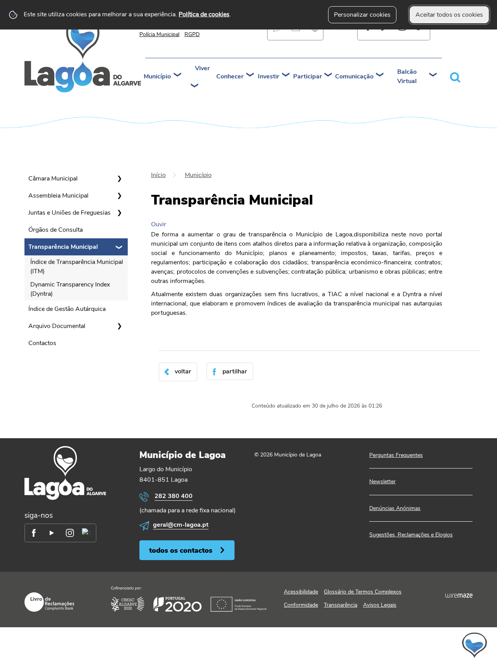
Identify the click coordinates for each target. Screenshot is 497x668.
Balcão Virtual (407, 76)
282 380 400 (174, 496)
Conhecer (230, 76)
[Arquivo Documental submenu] (119, 326)
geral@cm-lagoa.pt (181, 525)
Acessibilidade (301, 591)
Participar (307, 76)
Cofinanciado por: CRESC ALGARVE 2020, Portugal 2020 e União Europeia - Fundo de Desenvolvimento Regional (188, 599)
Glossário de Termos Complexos (362, 591)
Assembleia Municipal (58, 195)
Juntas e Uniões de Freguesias (69, 212)
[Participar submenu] (328, 75)
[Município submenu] (177, 75)
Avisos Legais (379, 605)
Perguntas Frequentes (396, 455)
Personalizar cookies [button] (362, 14)
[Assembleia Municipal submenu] (119, 195)
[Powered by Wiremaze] (459, 595)
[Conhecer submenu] (250, 75)
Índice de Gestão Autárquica (67, 309)
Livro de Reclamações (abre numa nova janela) (49, 602)
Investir (268, 76)
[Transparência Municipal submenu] (119, 246)
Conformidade (301, 605)
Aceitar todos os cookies (449, 14)
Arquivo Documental (56, 326)
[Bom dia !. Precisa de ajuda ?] (406, 645)
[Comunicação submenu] (380, 75)
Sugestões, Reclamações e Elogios (411, 534)
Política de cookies (204, 14)
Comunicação (354, 76)
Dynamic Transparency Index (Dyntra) (70, 289)
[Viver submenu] (194, 86)
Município (157, 76)
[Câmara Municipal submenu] (119, 178)
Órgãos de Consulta (55, 230)
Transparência (340, 605)
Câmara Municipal (53, 178)
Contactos (42, 343)
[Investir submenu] (286, 75)
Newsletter (382, 481)
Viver (202, 68)
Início (158, 175)
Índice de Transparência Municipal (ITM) (76, 267)
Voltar (183, 371)
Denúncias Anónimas (395, 508)
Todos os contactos (180, 550)
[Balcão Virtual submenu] (433, 75)
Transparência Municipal (63, 247)
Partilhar (234, 371)
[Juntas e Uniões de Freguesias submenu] (119, 212)
